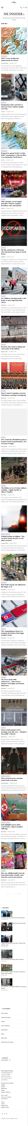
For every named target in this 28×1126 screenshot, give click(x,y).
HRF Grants (4, 1038)
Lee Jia (2, 160)
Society (3, 199)
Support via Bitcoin (5, 1092)
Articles (3, 102)
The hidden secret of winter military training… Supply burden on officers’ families (14, 490)
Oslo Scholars (4, 1013)
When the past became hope (19, 923)
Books (2, 1034)
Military (3, 485)
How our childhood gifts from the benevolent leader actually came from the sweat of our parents (13, 875)
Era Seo (3, 111)
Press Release (4, 1029)
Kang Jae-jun (4, 351)
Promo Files (4, 1088)
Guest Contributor (5, 1025)
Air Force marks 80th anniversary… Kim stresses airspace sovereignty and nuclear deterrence (12, 682)
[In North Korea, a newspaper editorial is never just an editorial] (6, 982)
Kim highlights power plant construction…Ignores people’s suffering (12, 827)
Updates (3, 1085)
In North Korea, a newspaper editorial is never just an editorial (13, 987)
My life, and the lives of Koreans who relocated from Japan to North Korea (13, 252)
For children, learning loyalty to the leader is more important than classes (13, 300)
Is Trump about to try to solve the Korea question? (13, 917)
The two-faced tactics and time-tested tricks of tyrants (12, 779)
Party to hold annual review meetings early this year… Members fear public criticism (14, 732)
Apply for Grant (5, 1107)
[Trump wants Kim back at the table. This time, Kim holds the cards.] (6, 938)
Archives (5, 1058)
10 (15, 893)
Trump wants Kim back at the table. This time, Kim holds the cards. (13, 944)
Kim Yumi (3, 305)
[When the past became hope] (6, 926)
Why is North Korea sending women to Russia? (12, 959)
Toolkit (2, 1086)
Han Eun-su (4, 446)
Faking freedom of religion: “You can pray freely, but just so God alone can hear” (12, 538)
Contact (3, 1103)
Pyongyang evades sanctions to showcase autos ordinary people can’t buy (12, 107)
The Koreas (4, 56)
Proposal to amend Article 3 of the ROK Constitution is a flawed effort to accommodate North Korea (13, 155)
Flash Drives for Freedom (7, 1042)
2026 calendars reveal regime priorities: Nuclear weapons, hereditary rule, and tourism (11, 203)
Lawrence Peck (4, 63)
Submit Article (4, 1105)
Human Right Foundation (7, 1070)
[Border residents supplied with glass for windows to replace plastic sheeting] (6, 967)
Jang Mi (3, 256)
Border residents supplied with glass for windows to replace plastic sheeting (13, 972)
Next (19, 893)
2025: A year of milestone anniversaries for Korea (10, 59)
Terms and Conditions (6, 1097)
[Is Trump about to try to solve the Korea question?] (6, 913)
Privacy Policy (4, 1095)
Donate (3, 1090)
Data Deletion (4, 1098)
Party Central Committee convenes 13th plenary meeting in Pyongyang (13, 394)
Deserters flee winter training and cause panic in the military (13, 348)
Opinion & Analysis (6, 534)
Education (4, 582)
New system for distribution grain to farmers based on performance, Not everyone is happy (14, 441)
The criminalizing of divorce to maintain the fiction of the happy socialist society (12, 633)
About (2, 1102)
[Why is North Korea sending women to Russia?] (6, 954)
